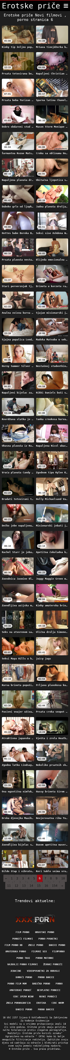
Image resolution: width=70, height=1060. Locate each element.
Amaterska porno (15, 951)
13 (24, 885)
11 (9, 885)
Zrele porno (35, 945)
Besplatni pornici (48, 990)
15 (39, 885)
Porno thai (23, 958)
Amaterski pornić (21, 990)
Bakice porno (57, 945)
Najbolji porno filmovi (22, 964)
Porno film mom (17, 983)
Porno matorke (45, 958)
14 (31, 885)
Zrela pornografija (18, 1003)
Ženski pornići (53, 964)
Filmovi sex (39, 951)
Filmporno (58, 951)
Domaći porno (24, 977)
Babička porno (41, 983)
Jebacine (15, 971)
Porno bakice (46, 977)
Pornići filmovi (22, 939)
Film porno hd (14, 945)
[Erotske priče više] (66, 6)
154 (54, 885)
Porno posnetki (48, 939)
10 (63, 878)
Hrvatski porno (44, 932)
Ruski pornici (48, 996)
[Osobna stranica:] (35, 919)
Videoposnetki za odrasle (43, 971)
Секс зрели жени (23, 996)
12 (16, 885)
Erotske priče (21, 1049)
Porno (59, 983)
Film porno (22, 932)
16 (46, 885)
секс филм (58, 1003)
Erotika (41, 1003)
